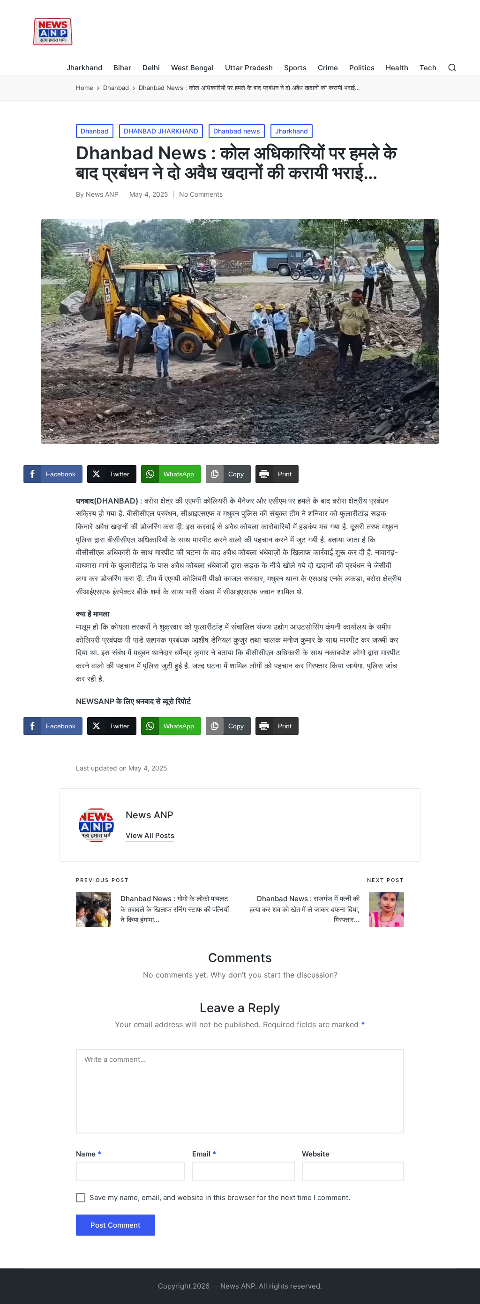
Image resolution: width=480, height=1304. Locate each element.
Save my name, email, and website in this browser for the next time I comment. (220, 1197)
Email (204, 1153)
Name (88, 1153)
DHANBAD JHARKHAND (161, 131)
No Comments (201, 194)
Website (316, 1153)
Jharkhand (291, 131)
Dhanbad (95, 131)
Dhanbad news (236, 131)
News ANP (149, 815)
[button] (150, 835)
